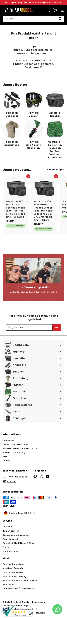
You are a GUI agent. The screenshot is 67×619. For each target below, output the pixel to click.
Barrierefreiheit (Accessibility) (20, 448)
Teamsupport (10, 539)
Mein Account (10, 551)
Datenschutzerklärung (15, 444)
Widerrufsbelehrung (14, 452)
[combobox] (33, 19)
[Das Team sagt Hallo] (33, 270)
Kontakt (7, 460)
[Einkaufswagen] (55, 10)
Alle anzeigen (55, 169)
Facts (6, 547)
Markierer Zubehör (13, 568)
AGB (5, 456)
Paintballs (8, 584)
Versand (7, 526)
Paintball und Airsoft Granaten (20, 580)
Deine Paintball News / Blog (18, 543)
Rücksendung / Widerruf (16, 534)
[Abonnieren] (57, 327)
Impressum (9, 440)
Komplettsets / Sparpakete (18, 588)
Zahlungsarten (11, 530)
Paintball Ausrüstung (14, 576)
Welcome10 (33, 67)
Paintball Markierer (13, 564)
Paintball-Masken (13, 572)
